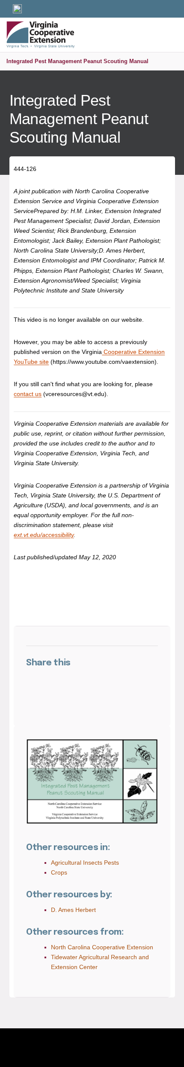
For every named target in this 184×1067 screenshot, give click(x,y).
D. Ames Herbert (73, 909)
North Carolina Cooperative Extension (102, 947)
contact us (28, 393)
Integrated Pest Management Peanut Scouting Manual (77, 61)
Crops (59, 872)
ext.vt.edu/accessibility (44, 534)
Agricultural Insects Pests (85, 862)
